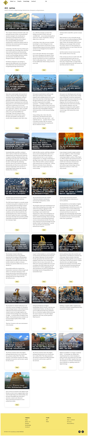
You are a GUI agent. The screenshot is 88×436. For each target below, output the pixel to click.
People (19, 1)
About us (12, 1)
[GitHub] (79, 432)
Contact (33, 1)
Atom (47, 421)
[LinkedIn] (83, 432)
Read (17, 70)
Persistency (70, 423)
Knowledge (26, 1)
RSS (47, 419)
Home (26, 419)
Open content (71, 419)
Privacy (69, 421)
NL (46, 1)
